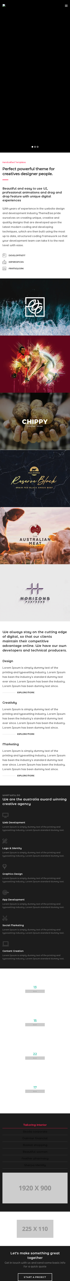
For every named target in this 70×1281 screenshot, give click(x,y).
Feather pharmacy (35, 1158)
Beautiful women (35, 1151)
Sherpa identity (35, 1165)
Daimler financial (35, 1138)
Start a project (35, 1277)
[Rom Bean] (9, 5)
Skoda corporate (35, 1131)
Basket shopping (35, 1145)
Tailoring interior (35, 1124)
